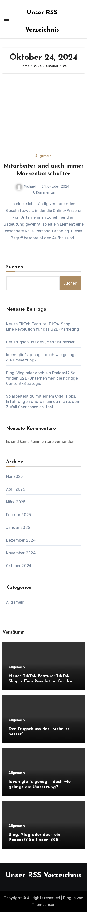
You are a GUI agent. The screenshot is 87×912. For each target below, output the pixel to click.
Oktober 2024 (18, 566)
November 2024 (21, 553)
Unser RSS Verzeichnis (43, 875)
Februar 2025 (18, 514)
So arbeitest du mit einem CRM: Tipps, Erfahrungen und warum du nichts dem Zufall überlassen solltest (43, 401)
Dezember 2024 (21, 540)
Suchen (14, 267)
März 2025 (16, 502)
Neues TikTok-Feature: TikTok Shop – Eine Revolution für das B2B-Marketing (40, 681)
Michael (30, 186)
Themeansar (43, 904)
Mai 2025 (14, 476)
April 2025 (15, 489)
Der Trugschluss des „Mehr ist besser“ (41, 342)
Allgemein (43, 156)
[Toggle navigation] (6, 19)
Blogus (69, 898)
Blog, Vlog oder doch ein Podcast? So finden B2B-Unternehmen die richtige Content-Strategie (42, 378)
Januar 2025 (18, 527)
